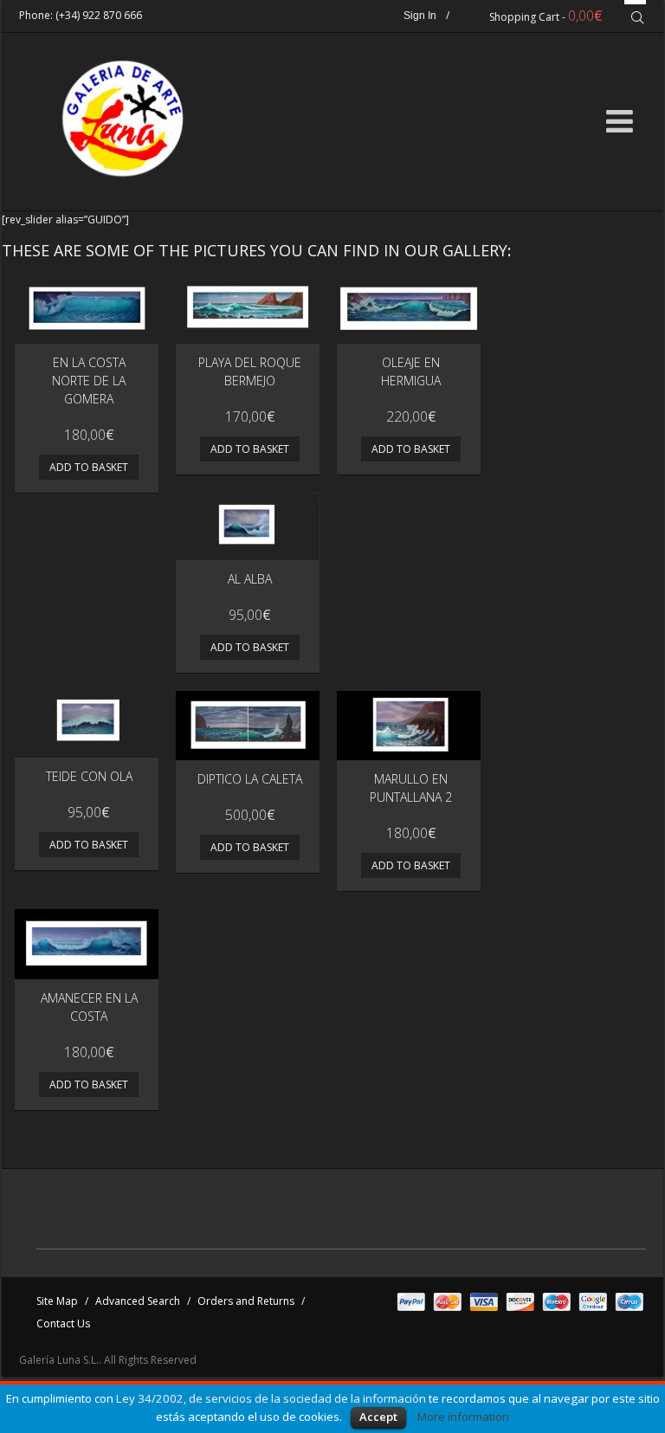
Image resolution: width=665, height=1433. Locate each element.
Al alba (250, 579)
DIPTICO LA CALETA (249, 779)
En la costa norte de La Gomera (89, 380)
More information (463, 1416)
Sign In (420, 16)
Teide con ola (89, 776)
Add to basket (88, 467)
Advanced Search (137, 1301)
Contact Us (63, 1323)
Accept (378, 1416)
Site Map (57, 1301)
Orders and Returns (245, 1301)
